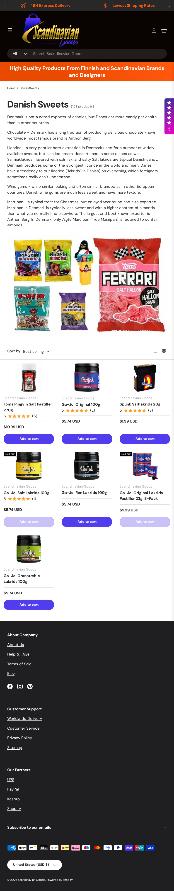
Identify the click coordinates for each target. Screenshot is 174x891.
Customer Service (23, 728)
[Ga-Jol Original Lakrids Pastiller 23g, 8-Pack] (145, 466)
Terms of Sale (19, 663)
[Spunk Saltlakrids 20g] (145, 377)
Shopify (14, 808)
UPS (10, 779)
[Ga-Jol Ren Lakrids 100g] (87, 466)
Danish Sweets (29, 88)
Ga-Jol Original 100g (81, 404)
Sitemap (14, 747)
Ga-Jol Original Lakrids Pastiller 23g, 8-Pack (141, 495)
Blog (11, 673)
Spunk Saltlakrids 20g (140, 404)
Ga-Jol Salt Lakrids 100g (26, 492)
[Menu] (10, 30)
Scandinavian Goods (31, 880)
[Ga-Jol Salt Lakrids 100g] (29, 466)
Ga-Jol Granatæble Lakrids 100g (22, 578)
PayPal (13, 789)
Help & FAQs (18, 654)
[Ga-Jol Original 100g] (87, 377)
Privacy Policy (19, 737)
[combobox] (87, 54)
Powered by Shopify (59, 880)
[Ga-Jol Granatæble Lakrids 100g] (29, 549)
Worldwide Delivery (24, 718)
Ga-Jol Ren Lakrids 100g (84, 492)
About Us (15, 644)
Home (11, 88)
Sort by (13, 350)
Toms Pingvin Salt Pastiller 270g (28, 407)
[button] (164, 30)
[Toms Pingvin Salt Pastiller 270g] (29, 377)
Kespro (13, 798)
